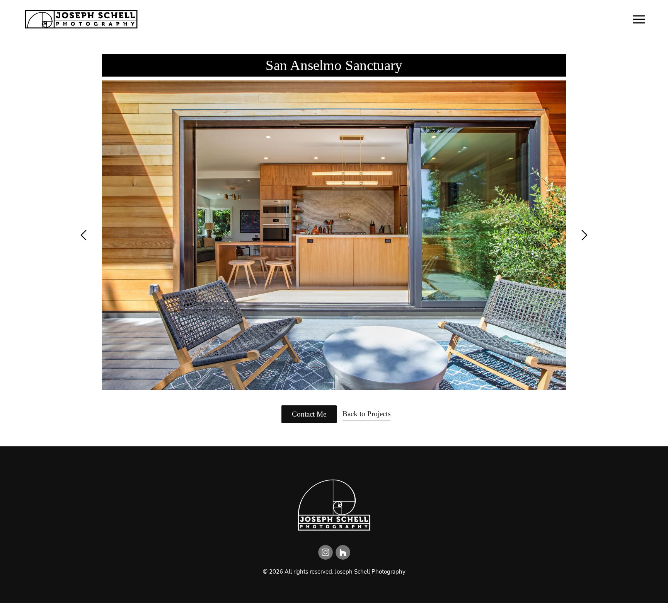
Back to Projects (366, 414)
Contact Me (309, 414)
